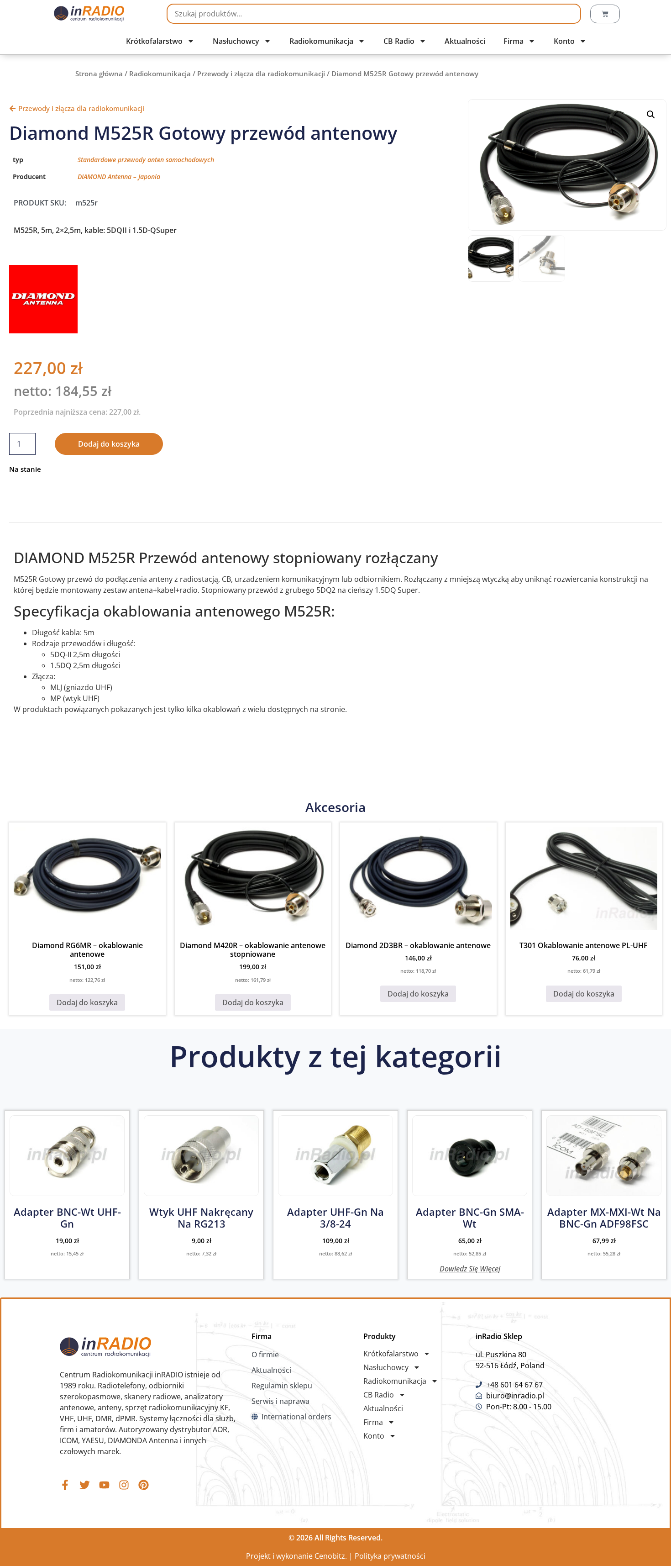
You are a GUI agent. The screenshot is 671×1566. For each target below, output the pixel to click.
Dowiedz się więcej (470, 1268)
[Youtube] (104, 1485)
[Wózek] (605, 14)
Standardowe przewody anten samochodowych (146, 159)
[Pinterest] (143, 1485)
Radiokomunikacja (321, 41)
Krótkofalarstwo (154, 41)
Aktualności (465, 41)
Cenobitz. (331, 1556)
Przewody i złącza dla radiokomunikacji (261, 73)
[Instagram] (124, 1485)
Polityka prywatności (390, 1556)
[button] (651, 114)
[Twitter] (84, 1485)
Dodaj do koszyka (109, 444)
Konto (564, 41)
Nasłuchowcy (236, 41)
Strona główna (99, 73)
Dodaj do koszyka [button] (87, 1002)
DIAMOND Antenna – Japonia (119, 176)
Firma (513, 41)
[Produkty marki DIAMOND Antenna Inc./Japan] (43, 331)
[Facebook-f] (65, 1485)
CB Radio (398, 41)
